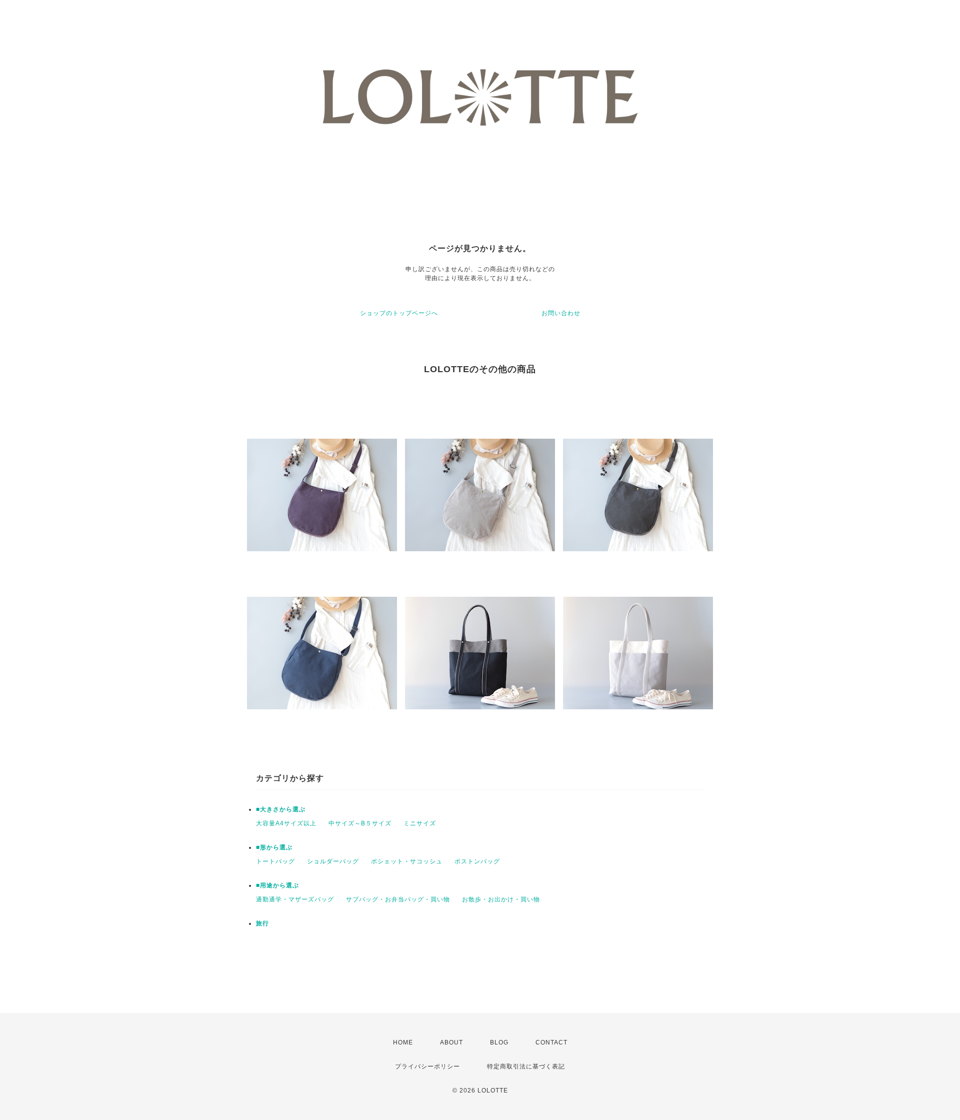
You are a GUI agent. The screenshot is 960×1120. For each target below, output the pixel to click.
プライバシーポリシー (427, 1066)
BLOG (499, 1042)
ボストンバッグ (477, 861)
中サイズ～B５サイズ (360, 823)
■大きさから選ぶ (281, 809)
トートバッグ (275, 861)
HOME (403, 1042)
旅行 (262, 923)
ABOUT (451, 1042)
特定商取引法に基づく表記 (526, 1066)
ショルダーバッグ (333, 861)
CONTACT (552, 1042)
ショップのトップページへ (399, 313)
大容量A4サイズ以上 (286, 823)
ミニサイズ (420, 823)
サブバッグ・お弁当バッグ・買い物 (398, 899)
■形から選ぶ (274, 847)
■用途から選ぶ (277, 885)
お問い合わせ (561, 313)
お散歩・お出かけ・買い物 (501, 899)
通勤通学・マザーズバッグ (295, 899)
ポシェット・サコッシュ (406, 861)
